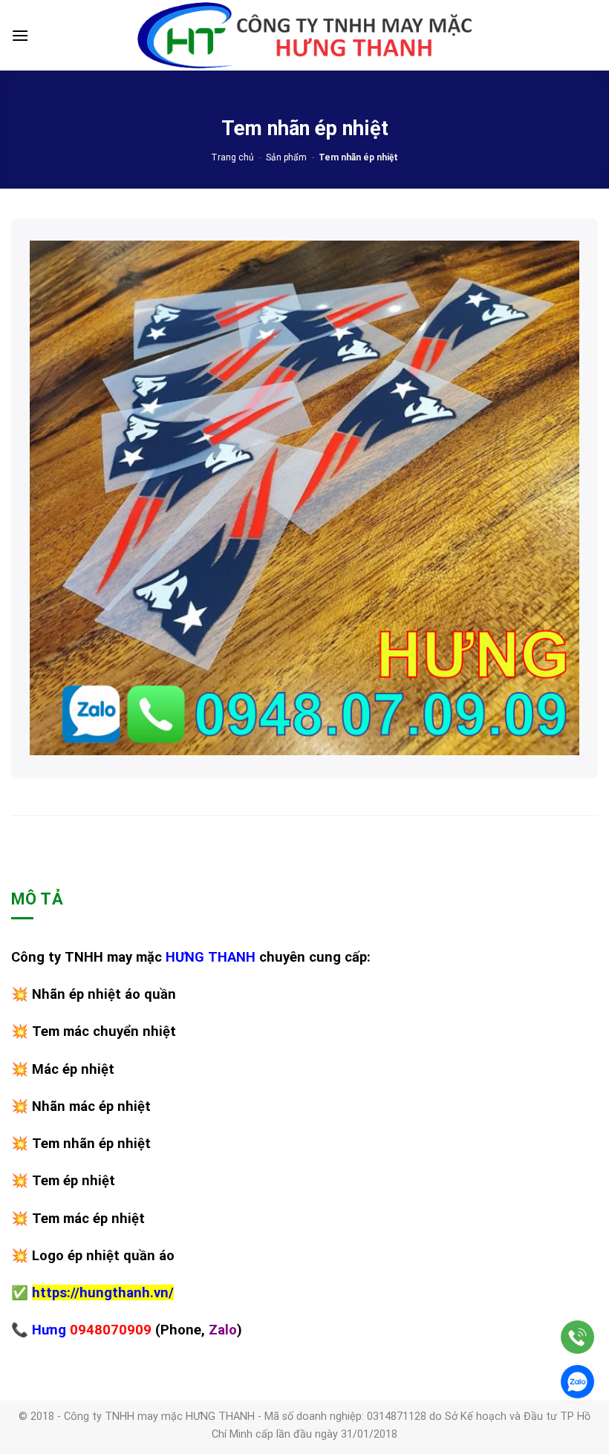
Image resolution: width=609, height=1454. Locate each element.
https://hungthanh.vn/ (103, 1292)
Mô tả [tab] (37, 899)
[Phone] (577, 1337)
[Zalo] (577, 1381)
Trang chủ (232, 157)
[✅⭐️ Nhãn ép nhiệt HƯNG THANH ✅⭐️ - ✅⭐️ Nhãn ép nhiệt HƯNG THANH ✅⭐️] (304, 35)
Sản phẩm (286, 157)
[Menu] (20, 35)
